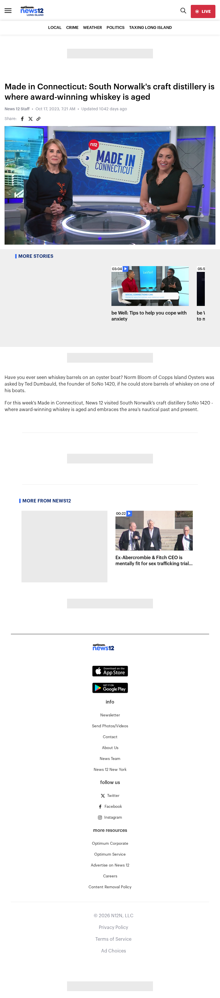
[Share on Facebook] (22, 119)
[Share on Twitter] (30, 119)
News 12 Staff (17, 109)
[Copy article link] (38, 119)
